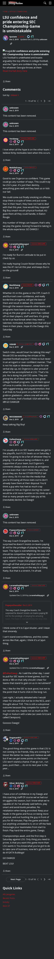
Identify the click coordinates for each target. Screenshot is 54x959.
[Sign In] (49, 3)
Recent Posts (9, 898)
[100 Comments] (18, 170)
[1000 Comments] (18, 141)
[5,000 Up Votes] (22, 247)
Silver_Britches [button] (16, 783)
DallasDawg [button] (15, 439)
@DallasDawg (10, 673)
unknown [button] (43, 39)
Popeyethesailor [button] (17, 530)
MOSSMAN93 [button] (15, 417)
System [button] (13, 37)
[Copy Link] (11, 43)
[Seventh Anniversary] (15, 247)
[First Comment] (28, 37)
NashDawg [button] (14, 285)
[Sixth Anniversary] (15, 141)
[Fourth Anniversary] (15, 533)
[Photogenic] (11, 740)
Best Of (6, 906)
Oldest (14, 95)
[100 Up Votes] (47, 285)
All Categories (9, 894)
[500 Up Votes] (22, 170)
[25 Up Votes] (32, 37)
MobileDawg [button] (15, 167)
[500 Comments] (22, 740)
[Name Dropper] (11, 141)
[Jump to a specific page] (49, 101)
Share (6, 81)
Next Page (16, 879)
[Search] (45, 3)
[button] (5, 38)
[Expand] (27, 622)
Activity (6, 902)
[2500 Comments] (43, 344)
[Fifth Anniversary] (40, 285)
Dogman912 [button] (15, 737)
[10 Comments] (43, 285)
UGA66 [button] (12, 344)
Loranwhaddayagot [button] (19, 244)
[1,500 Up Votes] (22, 141)
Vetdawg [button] (13, 139)
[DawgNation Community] (15, 3)
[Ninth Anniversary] (18, 786)
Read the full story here (15, 70)
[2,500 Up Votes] (26, 786)
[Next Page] (44, 101)
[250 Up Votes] (22, 533)
